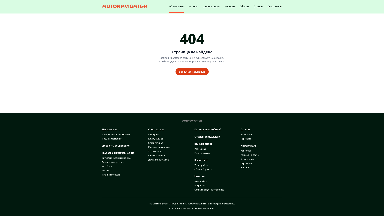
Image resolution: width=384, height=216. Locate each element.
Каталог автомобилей (207, 129)
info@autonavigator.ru (223, 203)
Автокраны (153, 134)
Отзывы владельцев (207, 136)
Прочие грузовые (111, 174)
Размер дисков (202, 153)
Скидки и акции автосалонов (209, 189)
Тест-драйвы (201, 165)
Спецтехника (156, 129)
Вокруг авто (200, 185)
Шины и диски (203, 144)
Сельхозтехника (156, 155)
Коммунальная (156, 138)
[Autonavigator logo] (124, 6)
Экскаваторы (155, 151)
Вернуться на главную (192, 71)
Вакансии (245, 167)
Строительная (155, 142)
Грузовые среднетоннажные (117, 157)
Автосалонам (247, 159)
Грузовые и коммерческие (118, 152)
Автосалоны (247, 134)
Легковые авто (111, 129)
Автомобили (200, 181)
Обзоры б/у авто (203, 169)
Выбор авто (201, 160)
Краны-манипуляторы (159, 147)
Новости (199, 176)
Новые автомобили (112, 138)
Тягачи (105, 170)
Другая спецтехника (158, 159)
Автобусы (107, 166)
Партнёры (246, 138)
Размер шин (200, 148)
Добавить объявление (116, 145)
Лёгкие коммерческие (113, 162)
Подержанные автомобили (116, 134)
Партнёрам (246, 163)
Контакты (246, 150)
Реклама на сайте (250, 154)
